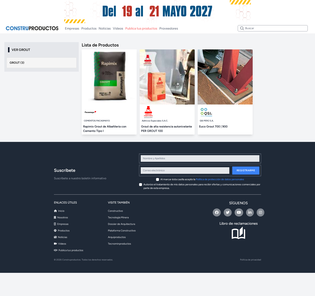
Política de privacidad (250, 259)
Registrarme (246, 170)
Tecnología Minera (118, 217)
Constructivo (115, 210)
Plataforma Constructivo (122, 230)
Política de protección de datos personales (220, 179)
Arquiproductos (117, 237)
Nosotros (62, 217)
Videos (118, 28)
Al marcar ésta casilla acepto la (202, 179)
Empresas (72, 28)
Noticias (105, 28)
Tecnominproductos (119, 243)
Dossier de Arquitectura (121, 224)
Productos (88, 28)
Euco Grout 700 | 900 (213, 126)
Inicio (61, 210)
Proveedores (168, 28)
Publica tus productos (141, 28)
